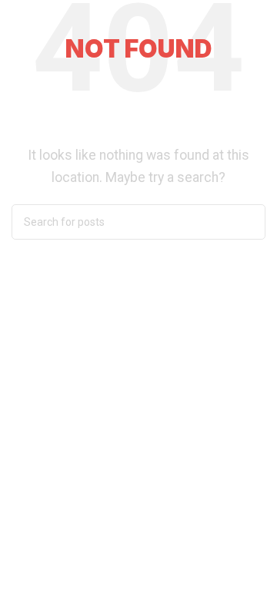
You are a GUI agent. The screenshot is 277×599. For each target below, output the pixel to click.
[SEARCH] (247, 222)
